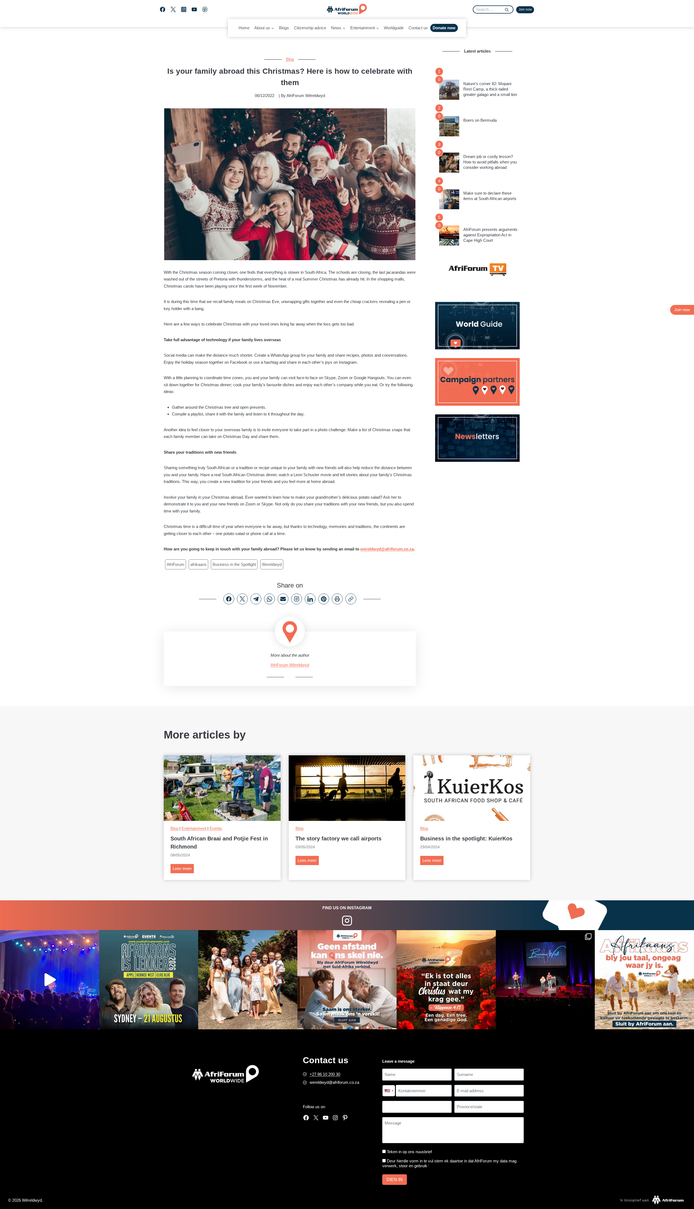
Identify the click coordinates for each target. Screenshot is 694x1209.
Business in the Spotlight (234, 564)
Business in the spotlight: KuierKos (466, 839)
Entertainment (194, 828)
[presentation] (449, 90)
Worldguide (394, 27)
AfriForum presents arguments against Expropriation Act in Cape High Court (490, 235)
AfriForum (175, 564)
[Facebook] (162, 9)
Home (244, 27)
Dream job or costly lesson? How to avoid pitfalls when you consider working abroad (490, 162)
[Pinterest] (205, 9)
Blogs (284, 27)
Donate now (444, 27)
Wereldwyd (272, 564)
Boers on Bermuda (480, 120)
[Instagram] (183, 9)
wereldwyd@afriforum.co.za (387, 549)
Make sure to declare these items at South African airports (489, 196)
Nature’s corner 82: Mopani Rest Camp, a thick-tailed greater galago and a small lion (490, 89)
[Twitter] (173, 9)
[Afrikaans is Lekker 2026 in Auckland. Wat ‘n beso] (545, 979)
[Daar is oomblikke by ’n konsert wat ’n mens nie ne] (49, 979)
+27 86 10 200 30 (325, 1074)
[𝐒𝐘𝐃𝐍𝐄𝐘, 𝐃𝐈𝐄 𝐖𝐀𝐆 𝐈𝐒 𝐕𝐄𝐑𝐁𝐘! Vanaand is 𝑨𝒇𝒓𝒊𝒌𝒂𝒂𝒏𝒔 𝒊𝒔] (148, 979)
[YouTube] (194, 9)
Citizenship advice (310, 27)
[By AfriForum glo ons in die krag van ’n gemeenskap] (347, 979)
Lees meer (183, 869)
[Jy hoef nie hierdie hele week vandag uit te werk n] (446, 979)
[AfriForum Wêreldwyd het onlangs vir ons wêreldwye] (247, 979)
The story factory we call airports (338, 839)
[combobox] (389, 1091)
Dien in (395, 1179)
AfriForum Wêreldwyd (290, 665)
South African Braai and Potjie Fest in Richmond (219, 843)
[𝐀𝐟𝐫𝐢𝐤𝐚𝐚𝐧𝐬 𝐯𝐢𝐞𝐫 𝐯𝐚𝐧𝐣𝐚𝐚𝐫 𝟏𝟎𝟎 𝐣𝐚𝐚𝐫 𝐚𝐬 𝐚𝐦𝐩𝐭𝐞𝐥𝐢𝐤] (644, 979)
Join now (525, 9)
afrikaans (198, 564)
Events (216, 828)
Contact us (418, 27)
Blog (290, 59)
